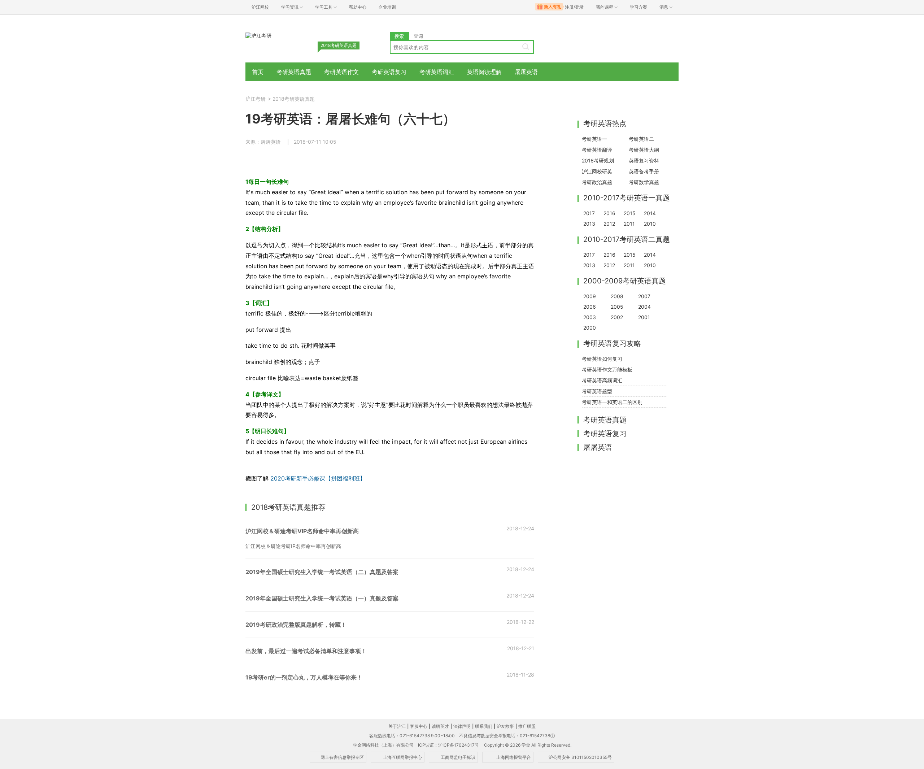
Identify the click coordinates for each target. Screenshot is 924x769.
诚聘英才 (440, 726)
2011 (629, 224)
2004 (644, 307)
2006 (589, 307)
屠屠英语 (526, 71)
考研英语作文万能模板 (607, 369)
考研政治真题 (597, 182)
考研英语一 (594, 139)
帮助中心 (357, 7)
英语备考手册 (644, 171)
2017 (589, 213)
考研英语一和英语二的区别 (612, 402)
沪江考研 (255, 99)
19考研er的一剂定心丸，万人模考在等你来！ (303, 677)
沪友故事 (505, 726)
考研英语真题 (293, 71)
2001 (644, 317)
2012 (609, 224)
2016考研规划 (598, 160)
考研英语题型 (597, 391)
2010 (650, 224)
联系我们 (483, 726)
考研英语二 (641, 139)
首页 (257, 71)
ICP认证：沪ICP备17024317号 (448, 745)
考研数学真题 (644, 182)
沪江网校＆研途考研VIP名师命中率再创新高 (302, 531)
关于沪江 (397, 726)
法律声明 (462, 726)
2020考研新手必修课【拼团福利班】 (317, 478)
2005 (617, 307)
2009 (589, 296)
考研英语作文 (341, 71)
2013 (589, 224)
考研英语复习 (389, 71)
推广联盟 (527, 726)
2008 (617, 296)
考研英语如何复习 (602, 359)
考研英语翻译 (597, 150)
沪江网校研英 (597, 171)
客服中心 (418, 726)
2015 (630, 213)
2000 (589, 328)
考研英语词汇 (436, 71)
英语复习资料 (644, 160)
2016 (609, 213)
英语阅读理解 (484, 71)
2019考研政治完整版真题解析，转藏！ (295, 624)
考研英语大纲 (644, 150)
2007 (644, 296)
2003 (589, 317)
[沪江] (258, 35)
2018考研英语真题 (294, 99)
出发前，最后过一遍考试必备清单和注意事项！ (306, 651)
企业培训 (387, 7)
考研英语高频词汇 (602, 380)
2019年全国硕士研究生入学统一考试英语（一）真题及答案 (321, 598)
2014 (650, 213)
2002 (617, 317)
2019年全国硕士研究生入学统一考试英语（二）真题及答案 (321, 571)
